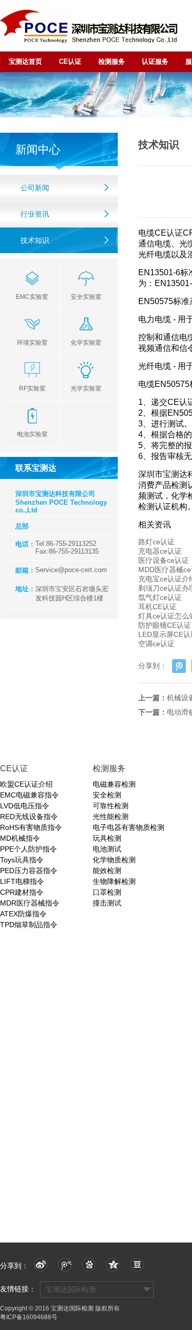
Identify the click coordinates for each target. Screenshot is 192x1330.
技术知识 (34, 240)
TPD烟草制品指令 (28, 924)
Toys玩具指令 (22, 860)
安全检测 (107, 795)
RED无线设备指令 (29, 816)
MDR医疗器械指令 (29, 903)
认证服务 (155, 61)
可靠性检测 (111, 806)
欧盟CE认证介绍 (26, 784)
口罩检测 (107, 892)
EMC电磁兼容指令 (29, 795)
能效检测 (107, 870)
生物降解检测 (114, 881)
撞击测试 (107, 903)
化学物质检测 (114, 860)
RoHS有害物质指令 (31, 827)
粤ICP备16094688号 (28, 1317)
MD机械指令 (20, 838)
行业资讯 (34, 214)
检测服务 (111, 61)
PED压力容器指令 (28, 870)
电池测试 (107, 849)
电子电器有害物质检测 (128, 827)
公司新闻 (34, 188)
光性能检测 (111, 816)
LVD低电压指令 (24, 806)
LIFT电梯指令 (22, 881)
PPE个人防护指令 (28, 849)
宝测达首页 (25, 61)
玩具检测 (107, 838)
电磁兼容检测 (114, 784)
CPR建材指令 (22, 892)
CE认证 (70, 61)
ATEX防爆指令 (23, 914)
